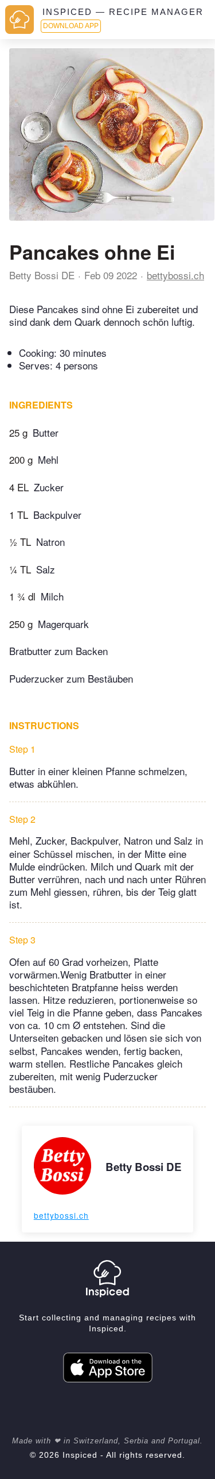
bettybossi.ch (175, 275)
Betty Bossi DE (42, 275)
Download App (71, 26)
